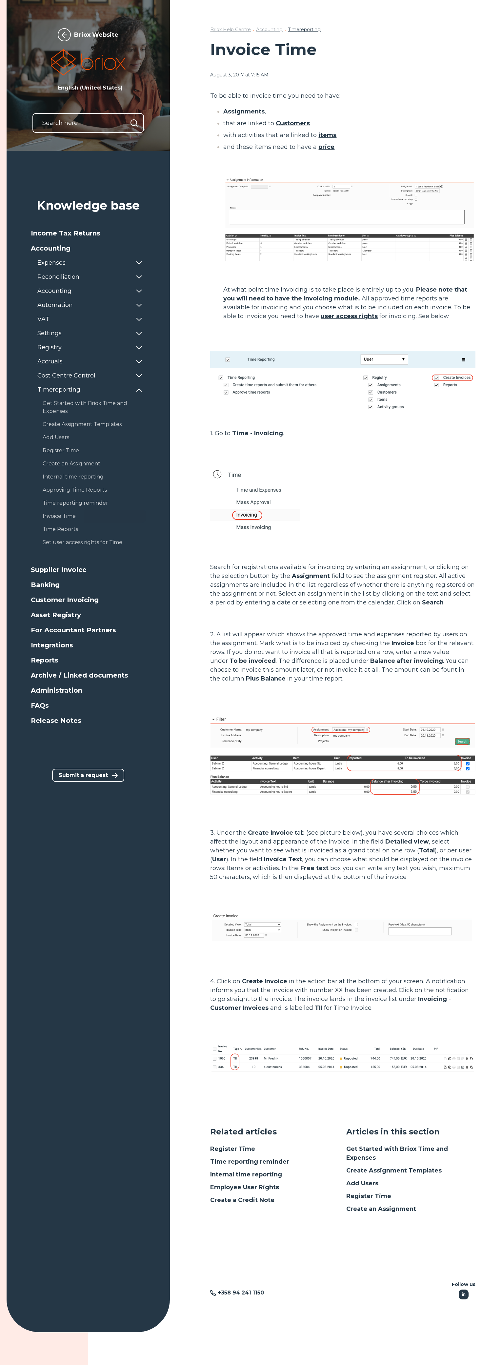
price (326, 147)
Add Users (362, 1183)
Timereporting (304, 29)
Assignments (244, 111)
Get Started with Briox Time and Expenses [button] (85, 407)
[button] (88, 233)
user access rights (349, 316)
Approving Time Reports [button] (75, 490)
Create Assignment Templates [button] (82, 424)
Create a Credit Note (242, 1200)
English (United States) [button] (90, 88)
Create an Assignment (381, 1208)
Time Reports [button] (60, 529)
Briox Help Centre (230, 29)
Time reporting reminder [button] (75, 503)
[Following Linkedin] (464, 1294)
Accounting (269, 29)
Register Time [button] (61, 450)
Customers (293, 123)
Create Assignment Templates (394, 1170)
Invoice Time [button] (59, 516)
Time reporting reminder (249, 1161)
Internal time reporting (246, 1174)
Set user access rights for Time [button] (82, 542)
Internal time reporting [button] (73, 477)
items (327, 135)
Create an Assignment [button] (71, 463)
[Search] (134, 123)
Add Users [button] (56, 437)
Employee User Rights (244, 1187)
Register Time (232, 1148)
